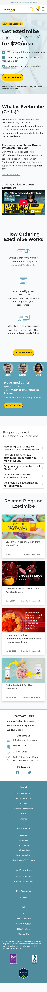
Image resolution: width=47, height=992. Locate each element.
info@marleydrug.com (25, 740)
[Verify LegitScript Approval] (23, 973)
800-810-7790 (31, 2)
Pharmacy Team (23, 799)
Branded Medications (23, 882)
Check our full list (11, 175)
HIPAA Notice (23, 929)
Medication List (23, 855)
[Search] (31, 9)
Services (23, 898)
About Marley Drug (23, 794)
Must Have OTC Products (23, 860)
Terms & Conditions (23, 919)
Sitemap (23, 819)
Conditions (23, 840)
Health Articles (23, 850)
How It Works (23, 845)
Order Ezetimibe (12, 77)
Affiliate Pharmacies (23, 809)
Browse (23, 835)
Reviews (23, 804)
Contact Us (23, 934)
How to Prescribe (23, 877)
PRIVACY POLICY (23, 924)
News (23, 814)
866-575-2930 (13, 405)
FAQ (23, 914)
